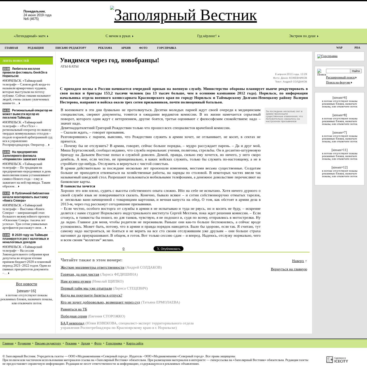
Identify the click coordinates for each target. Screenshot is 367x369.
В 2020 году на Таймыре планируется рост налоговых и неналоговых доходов (25, 238)
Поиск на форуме (338, 82)
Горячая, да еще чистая (80, 274)
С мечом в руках (119, 36)
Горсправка (114, 343)
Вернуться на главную (289, 269)
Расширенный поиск (340, 77)
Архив (85, 343)
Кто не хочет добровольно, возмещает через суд (100, 302)
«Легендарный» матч (30, 36)
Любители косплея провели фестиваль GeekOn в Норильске (24, 72)
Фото (98, 343)
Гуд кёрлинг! (207, 36)
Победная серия (74, 316)
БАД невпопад (72, 323)
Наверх (298, 261)
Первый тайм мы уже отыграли (86, 288)
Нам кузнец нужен (76, 281)
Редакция (24, 343)
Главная (7, 343)
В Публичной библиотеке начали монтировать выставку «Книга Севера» (25, 197)
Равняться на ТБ (74, 309)
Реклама (71, 343)
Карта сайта (134, 343)
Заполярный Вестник (20, 356)
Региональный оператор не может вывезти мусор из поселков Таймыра (27, 114)
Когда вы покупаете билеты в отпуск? (91, 295)
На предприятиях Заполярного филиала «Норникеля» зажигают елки (23, 155)
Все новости (26, 284)
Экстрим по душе (303, 36)
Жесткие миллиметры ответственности (92, 267)
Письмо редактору (48, 343)
